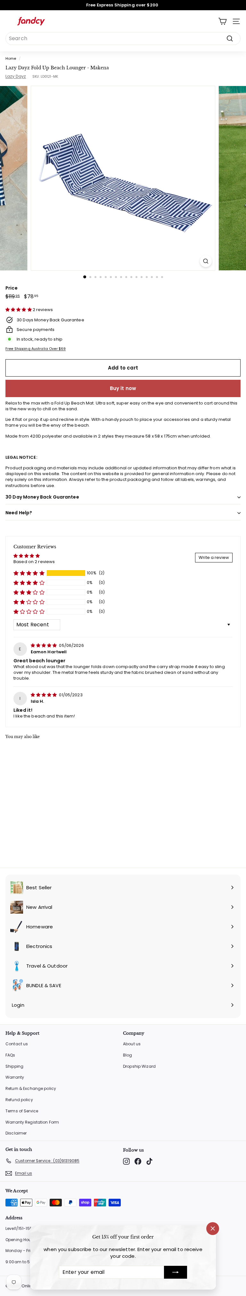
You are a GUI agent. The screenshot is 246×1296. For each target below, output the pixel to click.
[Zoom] (206, 261)
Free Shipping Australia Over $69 (35, 348)
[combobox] (123, 38)
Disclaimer (16, 1133)
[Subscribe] (175, 1272)
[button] (19, 310)
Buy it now (123, 388)
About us (132, 1044)
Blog (127, 1055)
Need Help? (18, 512)
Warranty (14, 1077)
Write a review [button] (214, 557)
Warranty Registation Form (32, 1122)
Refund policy (19, 1099)
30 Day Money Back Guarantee (42, 497)
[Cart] (222, 21)
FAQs (10, 1055)
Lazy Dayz (15, 76)
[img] (44, 645)
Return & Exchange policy (30, 1088)
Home (10, 58)
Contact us (16, 1044)
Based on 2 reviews (34, 562)
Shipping (14, 1066)
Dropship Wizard (139, 1066)
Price (11, 288)
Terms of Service (21, 1111)
